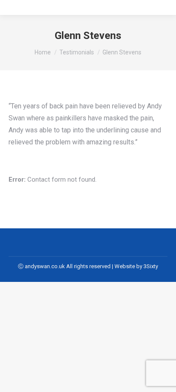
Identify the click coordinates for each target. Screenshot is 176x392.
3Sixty (151, 266)
